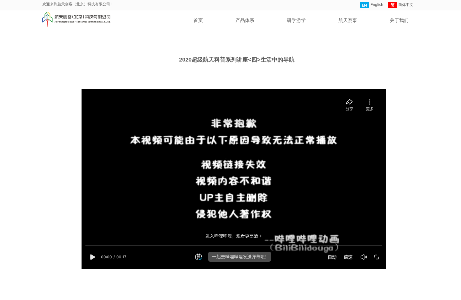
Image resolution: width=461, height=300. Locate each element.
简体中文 (405, 5)
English (376, 5)
